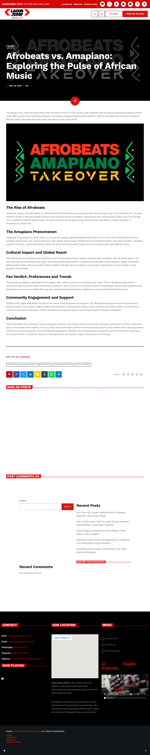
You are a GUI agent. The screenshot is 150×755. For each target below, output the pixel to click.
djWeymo (25, 357)
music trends (83, 364)
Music (11, 47)
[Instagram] (130, 4)
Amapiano (46, 364)
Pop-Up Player (135, 14)
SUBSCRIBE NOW (26, 4)
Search (23, 501)
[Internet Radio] (119, 669)
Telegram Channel (20, 653)
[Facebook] (137, 4)
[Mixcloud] (116, 4)
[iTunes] (123, 4)
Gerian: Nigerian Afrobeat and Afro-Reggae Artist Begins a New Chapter (106, 448)
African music (14, 364)
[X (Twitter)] (109, 4)
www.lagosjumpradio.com (20, 636)
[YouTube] (102, 4)
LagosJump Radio (29, 303)
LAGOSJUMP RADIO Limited (27, 731)
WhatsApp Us (20, 647)
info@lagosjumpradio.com (21, 641)
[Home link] (17, 14)
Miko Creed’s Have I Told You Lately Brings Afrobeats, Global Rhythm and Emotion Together (36, 450)
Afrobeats (31, 364)
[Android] (144, 4)
